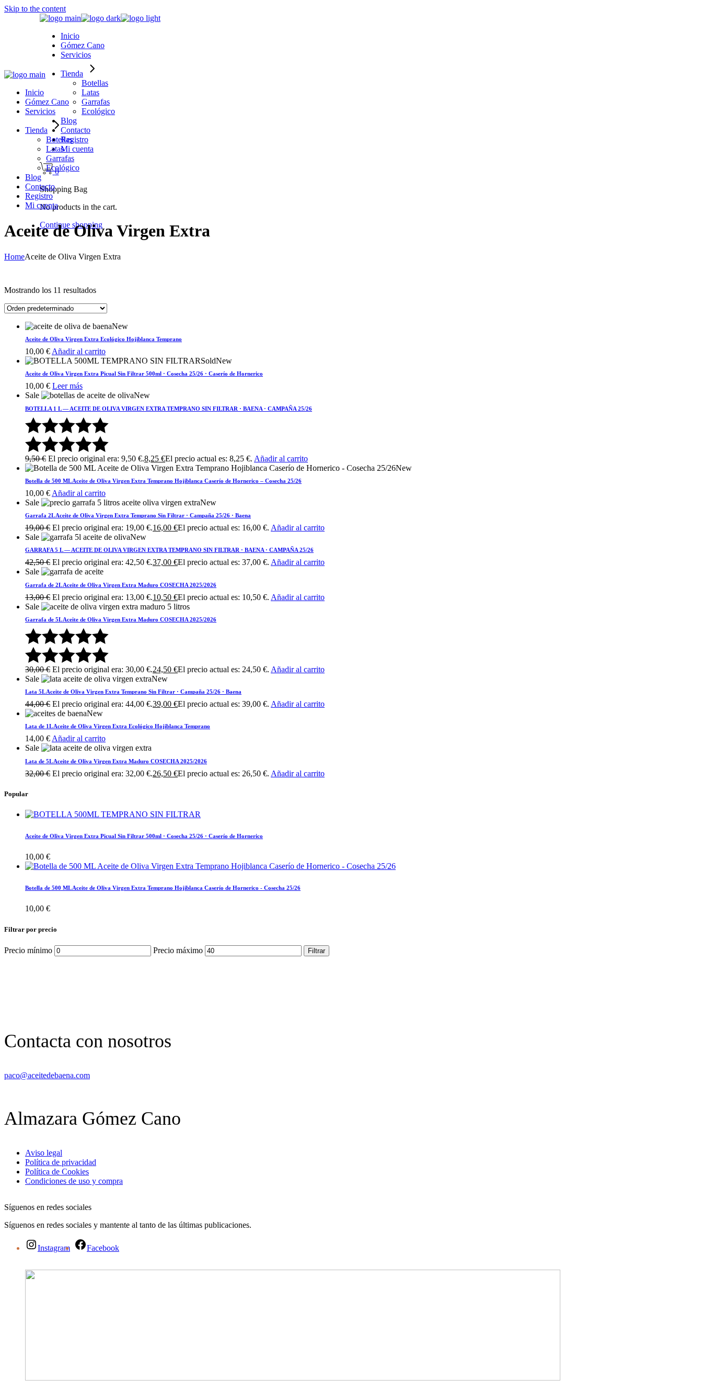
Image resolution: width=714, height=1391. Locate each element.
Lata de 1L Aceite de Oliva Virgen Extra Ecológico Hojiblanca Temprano (117, 726)
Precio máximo (178, 950)
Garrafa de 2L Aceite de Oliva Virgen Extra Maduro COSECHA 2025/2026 (120, 585)
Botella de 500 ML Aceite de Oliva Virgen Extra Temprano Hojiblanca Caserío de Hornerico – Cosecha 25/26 (163, 481)
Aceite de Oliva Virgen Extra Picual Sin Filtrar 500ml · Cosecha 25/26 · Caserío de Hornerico (144, 373)
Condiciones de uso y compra (74, 1181)
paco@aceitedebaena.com (47, 1075)
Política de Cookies (57, 1171)
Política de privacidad (60, 1162)
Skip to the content (35, 8)
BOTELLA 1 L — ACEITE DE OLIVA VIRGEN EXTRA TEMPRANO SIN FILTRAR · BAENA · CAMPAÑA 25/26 (168, 408)
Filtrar (316, 951)
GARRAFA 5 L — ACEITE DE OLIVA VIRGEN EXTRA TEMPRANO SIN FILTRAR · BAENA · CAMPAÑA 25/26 (169, 550)
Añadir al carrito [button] (79, 351)
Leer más (67, 385)
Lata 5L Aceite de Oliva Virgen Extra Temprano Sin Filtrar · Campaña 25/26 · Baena (133, 691)
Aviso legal (43, 1152)
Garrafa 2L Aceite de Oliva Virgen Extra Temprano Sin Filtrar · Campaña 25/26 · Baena (138, 515)
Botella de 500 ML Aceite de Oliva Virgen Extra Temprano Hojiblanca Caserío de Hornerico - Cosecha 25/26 (163, 888)
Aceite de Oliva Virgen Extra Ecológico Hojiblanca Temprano (103, 339)
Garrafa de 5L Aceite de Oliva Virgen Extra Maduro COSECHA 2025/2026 (120, 619)
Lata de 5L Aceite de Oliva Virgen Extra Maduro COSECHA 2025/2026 (116, 761)
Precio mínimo (28, 950)
